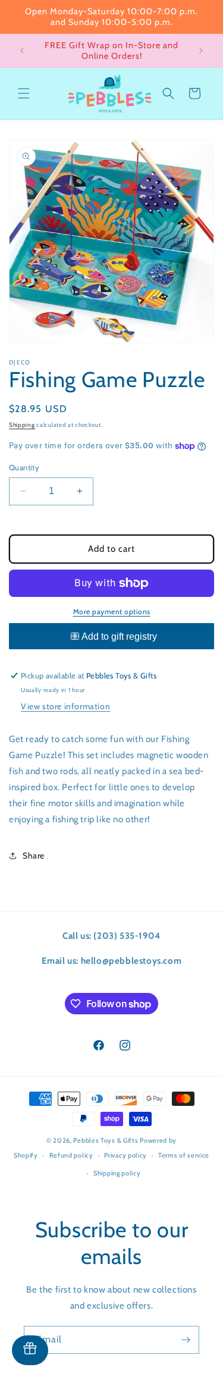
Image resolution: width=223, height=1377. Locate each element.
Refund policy (71, 1155)
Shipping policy (117, 1173)
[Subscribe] (185, 1340)
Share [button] (34, 855)
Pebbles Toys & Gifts (105, 1140)
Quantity (24, 467)
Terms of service (183, 1155)
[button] (24, 93)
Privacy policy (125, 1155)
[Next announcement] (201, 50)
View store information (65, 706)
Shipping (22, 425)
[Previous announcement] (22, 50)
